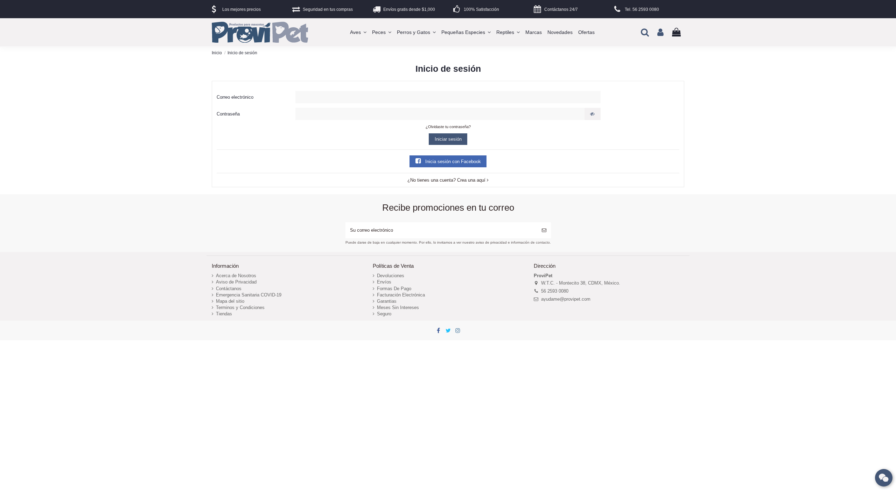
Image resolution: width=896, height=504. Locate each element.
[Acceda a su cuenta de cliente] (660, 32)
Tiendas (224, 314)
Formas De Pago (394, 288)
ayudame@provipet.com (565, 299)
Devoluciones (390, 275)
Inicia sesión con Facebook (452, 161)
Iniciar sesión (448, 139)
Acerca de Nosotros (236, 275)
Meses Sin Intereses (398, 307)
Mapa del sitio (230, 301)
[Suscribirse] (544, 230)
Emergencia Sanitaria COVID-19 (248, 295)
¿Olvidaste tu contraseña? (448, 127)
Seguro (384, 314)
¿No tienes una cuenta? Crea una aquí (447, 180)
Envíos (384, 282)
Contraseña (228, 114)
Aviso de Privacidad (236, 282)
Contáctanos (228, 288)
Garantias (387, 301)
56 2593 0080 (554, 291)
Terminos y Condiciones (240, 307)
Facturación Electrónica (401, 295)
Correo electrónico (235, 97)
